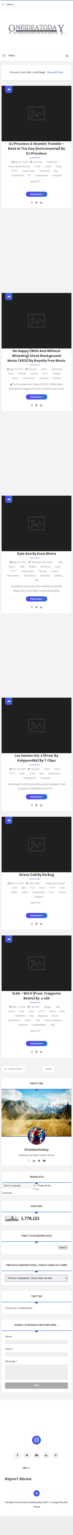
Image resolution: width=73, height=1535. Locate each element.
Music (54, 1011)
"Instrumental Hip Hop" (21, 166)
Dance (14, 1011)
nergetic (58, 373)
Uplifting (59, 575)
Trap (39, 1020)
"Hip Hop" (39, 162)
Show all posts (55, 72)
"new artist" (36, 883)
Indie (24, 773)
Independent (29, 571)
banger (49, 1006)
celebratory (58, 369)
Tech (53, 892)
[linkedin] (34, 1160)
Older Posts (14, 1069)
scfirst (26, 892)
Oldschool (46, 171)
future (50, 166)
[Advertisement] (36, 251)
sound (56, 1015)
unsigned (57, 175)
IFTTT (16, 171)
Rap (57, 171)
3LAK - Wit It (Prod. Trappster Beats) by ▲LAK (36, 995)
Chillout (34, 566)
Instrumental (30, 171)
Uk (31, 175)
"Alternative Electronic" (44, 562)
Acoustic (34, 369)
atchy (45, 369)
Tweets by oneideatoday (18, 1308)
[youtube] (44, 1160)
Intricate (44, 571)
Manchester (15, 575)
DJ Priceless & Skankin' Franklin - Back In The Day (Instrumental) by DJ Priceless (36, 148)
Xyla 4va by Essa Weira (36, 553)
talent (29, 1020)
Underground (43, 175)
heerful (35, 373)
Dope (48, 769)
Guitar (60, 166)
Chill (24, 566)
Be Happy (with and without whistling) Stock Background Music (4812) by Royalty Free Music (36, 356)
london (56, 571)
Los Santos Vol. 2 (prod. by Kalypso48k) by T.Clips (36, 758)
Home (48, 1069)
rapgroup (44, 1015)
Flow (23, 1011)
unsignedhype (41, 1024)
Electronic (47, 566)
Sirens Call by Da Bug (36, 874)
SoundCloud (19, 175)
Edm (25, 887)
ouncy (17, 378)
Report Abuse (18, 1479)
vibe (36, 580)
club (59, 1006)
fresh (39, 166)
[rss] (55, 1455)
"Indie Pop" (53, 162)
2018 (16, 887)
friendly (23, 373)
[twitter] (39, 1160)
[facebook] (29, 1160)
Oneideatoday (35, 1502)
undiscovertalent (54, 1020)
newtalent (22, 1015)
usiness (57, 378)
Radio (16, 892)
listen (34, 773)
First (34, 887)
